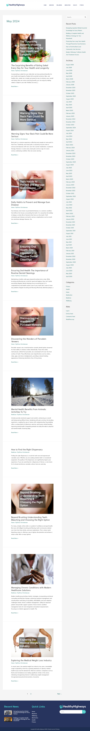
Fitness (82, 5)
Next (59, 694)
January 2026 (70, 84)
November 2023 (70, 156)
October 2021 (70, 227)
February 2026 (70, 82)
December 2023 (70, 153)
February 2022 (70, 216)
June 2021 (69, 239)
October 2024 (70, 124)
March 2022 (69, 213)
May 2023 (69, 173)
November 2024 (70, 122)
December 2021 (70, 222)
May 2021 (69, 242)
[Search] (84, 712)
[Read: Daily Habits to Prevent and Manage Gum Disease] (32, 184)
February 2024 (70, 147)
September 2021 (70, 230)
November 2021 (70, 225)
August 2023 (70, 165)
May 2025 (69, 104)
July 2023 (69, 167)
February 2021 (70, 250)
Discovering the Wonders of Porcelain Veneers (28, 340)
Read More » (14, 86)
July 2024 (69, 133)
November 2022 (70, 190)
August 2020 (70, 265)
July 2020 (69, 268)
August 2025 (70, 99)
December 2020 (70, 256)
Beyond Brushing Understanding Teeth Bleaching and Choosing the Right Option (30, 518)
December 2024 (70, 119)
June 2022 (69, 205)
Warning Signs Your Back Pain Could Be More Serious (32, 135)
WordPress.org (70, 319)
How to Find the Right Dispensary (27, 449)
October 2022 (70, 193)
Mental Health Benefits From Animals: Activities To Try (28, 410)
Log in (67, 310)
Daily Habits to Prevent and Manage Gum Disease (30, 203)
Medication (67, 5)
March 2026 (69, 79)
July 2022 (69, 202)
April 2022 (69, 210)
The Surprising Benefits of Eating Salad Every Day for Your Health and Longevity (30, 66)
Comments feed (70, 316)
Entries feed (69, 313)
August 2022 (70, 199)
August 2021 (69, 233)
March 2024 (69, 145)
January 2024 (70, 150)
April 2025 (69, 107)
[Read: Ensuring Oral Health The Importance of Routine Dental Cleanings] (32, 253)
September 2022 (71, 196)
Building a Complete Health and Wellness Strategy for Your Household (75, 35)
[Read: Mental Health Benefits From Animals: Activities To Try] (32, 391)
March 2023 (69, 179)
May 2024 (69, 139)
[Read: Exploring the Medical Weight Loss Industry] (32, 642)
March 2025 (69, 110)
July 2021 (68, 236)
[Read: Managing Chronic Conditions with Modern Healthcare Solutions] (32, 569)
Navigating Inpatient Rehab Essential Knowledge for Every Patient (22, 712)
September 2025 (71, 96)
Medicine (51, 5)
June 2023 (69, 170)
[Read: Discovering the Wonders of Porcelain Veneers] (32, 321)
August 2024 (70, 130)
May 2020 (69, 273)
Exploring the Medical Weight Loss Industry (31, 660)
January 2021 (70, 253)
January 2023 (70, 185)
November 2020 (70, 259)
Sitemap (57, 729)
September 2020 (71, 262)
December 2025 (70, 87)
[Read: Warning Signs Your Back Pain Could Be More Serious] (32, 116)
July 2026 (69, 67)
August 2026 (70, 64)
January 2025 (70, 116)
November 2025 (70, 90)
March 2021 (69, 248)
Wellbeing (59, 5)
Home (45, 5)
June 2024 (69, 136)
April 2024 (69, 142)
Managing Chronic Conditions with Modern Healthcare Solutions (31, 588)
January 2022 (70, 219)
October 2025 (70, 93)
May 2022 (69, 207)
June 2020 (69, 270)
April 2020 (69, 276)
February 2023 (70, 182)
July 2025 (69, 102)
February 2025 (70, 113)
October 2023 (70, 159)
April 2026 (69, 76)
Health (75, 5)
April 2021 (69, 245)
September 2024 (71, 127)
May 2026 (69, 73)
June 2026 (69, 70)
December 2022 (70, 187)
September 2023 (71, 162)
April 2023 (69, 176)
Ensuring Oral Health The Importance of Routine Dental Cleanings (29, 271)
